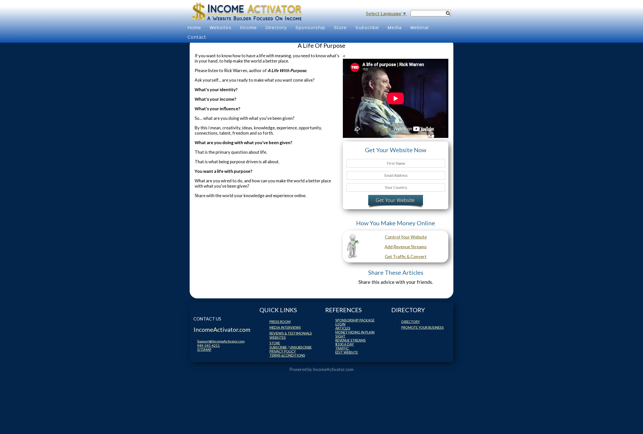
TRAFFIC (342, 348)
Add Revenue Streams (406, 246)
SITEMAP (204, 350)
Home (194, 27)
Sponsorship (310, 27)
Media (395, 27)
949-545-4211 (208, 346)
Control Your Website (406, 237)
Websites (221, 27)
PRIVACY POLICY (283, 351)
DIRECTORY (410, 322)
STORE (275, 343)
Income (248, 27)
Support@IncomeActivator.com (221, 341)
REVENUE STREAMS (350, 340)
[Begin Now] (395, 201)
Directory (276, 27)
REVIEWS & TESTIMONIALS (291, 333)
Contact (197, 37)
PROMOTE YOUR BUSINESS (422, 327)
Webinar (419, 27)
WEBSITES (278, 338)
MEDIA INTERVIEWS (285, 327)
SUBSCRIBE (278, 347)
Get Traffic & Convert (405, 256)
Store (340, 27)
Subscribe (367, 27)
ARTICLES (342, 328)
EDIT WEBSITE (346, 352)
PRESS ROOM (280, 322)
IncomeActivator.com (333, 369)
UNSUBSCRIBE (301, 347)
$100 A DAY (344, 344)
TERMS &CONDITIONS (287, 355)
